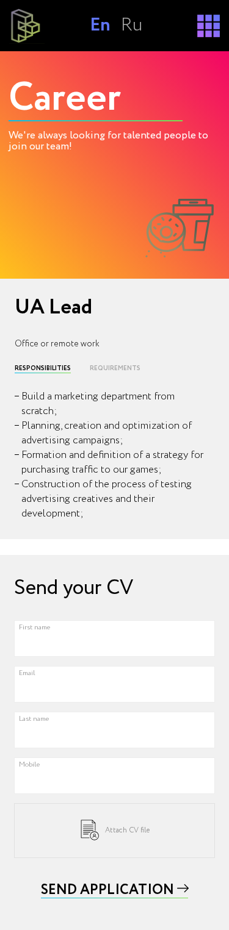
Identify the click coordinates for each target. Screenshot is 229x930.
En (100, 25)
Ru (131, 25)
